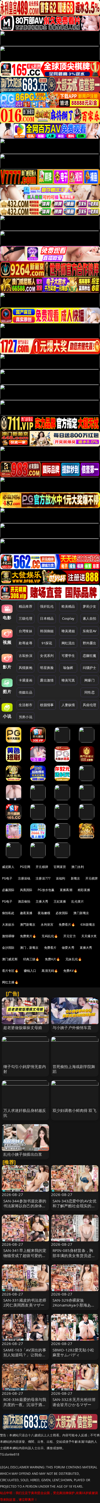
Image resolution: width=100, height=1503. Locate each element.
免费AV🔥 (70, 970)
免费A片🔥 (52, 959)
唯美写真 (68, 680)
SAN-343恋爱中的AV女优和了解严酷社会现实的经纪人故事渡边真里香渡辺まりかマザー (74, 1208)
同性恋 (89, 692)
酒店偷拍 (24, 901)
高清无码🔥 (50, 970)
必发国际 (62, 913)
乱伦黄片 (77, 901)
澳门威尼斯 (10, 959)
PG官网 (25, 867)
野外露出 (89, 643)
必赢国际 (8, 890)
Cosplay (68, 618)
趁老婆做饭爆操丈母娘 (22, 1027)
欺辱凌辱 (25, 643)
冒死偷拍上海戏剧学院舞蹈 (74, 1069)
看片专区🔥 (10, 970)
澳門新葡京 (28, 924)
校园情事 (47, 705)
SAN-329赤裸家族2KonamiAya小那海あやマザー (74, 1305)
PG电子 (7, 878)
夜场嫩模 (44, 913)
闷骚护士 (89, 667)
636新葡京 (88, 924)
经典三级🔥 (31, 959)
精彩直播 (84, 890)
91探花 (47, 643)
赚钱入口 (30, 970)
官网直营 (60, 867)
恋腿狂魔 (89, 655)
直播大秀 (86, 947)
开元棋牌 (42, 867)
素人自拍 (89, 618)
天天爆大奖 (89, 936)
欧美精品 (68, 606)
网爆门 (89, 680)
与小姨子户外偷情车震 (72, 1027)
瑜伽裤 (68, 667)
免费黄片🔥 (28, 936)
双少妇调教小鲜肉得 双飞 (74, 1110)
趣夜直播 (26, 913)
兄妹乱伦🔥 (73, 959)
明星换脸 (47, 667)
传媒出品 (25, 692)
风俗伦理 (89, 705)
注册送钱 (24, 878)
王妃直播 (60, 901)
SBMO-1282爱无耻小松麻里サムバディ (73, 1352)
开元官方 (69, 936)
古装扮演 (25, 655)
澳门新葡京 (81, 913)
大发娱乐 (8, 924)
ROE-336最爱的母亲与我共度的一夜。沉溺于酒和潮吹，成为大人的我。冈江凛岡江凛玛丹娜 (24, 1407)
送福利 (60, 878)
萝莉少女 (89, 606)
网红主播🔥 (10, 982)
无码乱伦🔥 (50, 936)
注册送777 (43, 878)
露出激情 (47, 680)
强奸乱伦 (47, 606)
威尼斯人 (8, 867)
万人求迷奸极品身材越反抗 (24, 1113)
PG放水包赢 (46, 890)
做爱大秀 (68, 947)
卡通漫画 (25, 680)
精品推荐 (25, 606)
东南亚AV (90, 631)
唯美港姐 (68, 631)
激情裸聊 (8, 936)
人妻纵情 (68, 705)
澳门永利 (77, 867)
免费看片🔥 (67, 924)
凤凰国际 (26, 890)
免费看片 (50, 947)
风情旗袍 (25, 667)
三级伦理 (25, 618)
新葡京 (75, 878)
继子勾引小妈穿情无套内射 (24, 1069)
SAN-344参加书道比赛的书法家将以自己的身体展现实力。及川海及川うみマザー (24, 1208)
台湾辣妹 (25, 631)
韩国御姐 (47, 631)
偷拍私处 (8, 913)
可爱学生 (68, 655)
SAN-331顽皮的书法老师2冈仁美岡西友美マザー (24, 1303)
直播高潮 (66, 890)
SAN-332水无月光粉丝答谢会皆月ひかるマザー (74, 1402)
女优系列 (47, 655)
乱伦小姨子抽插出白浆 (22, 1154)
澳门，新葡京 (29, 947)
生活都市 (25, 705)
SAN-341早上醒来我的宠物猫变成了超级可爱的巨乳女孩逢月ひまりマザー (24, 1255)
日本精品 (47, 618)
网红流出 (68, 643)
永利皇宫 (47, 924)
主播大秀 (42, 901)
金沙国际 (8, 947)
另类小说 (25, 717)
